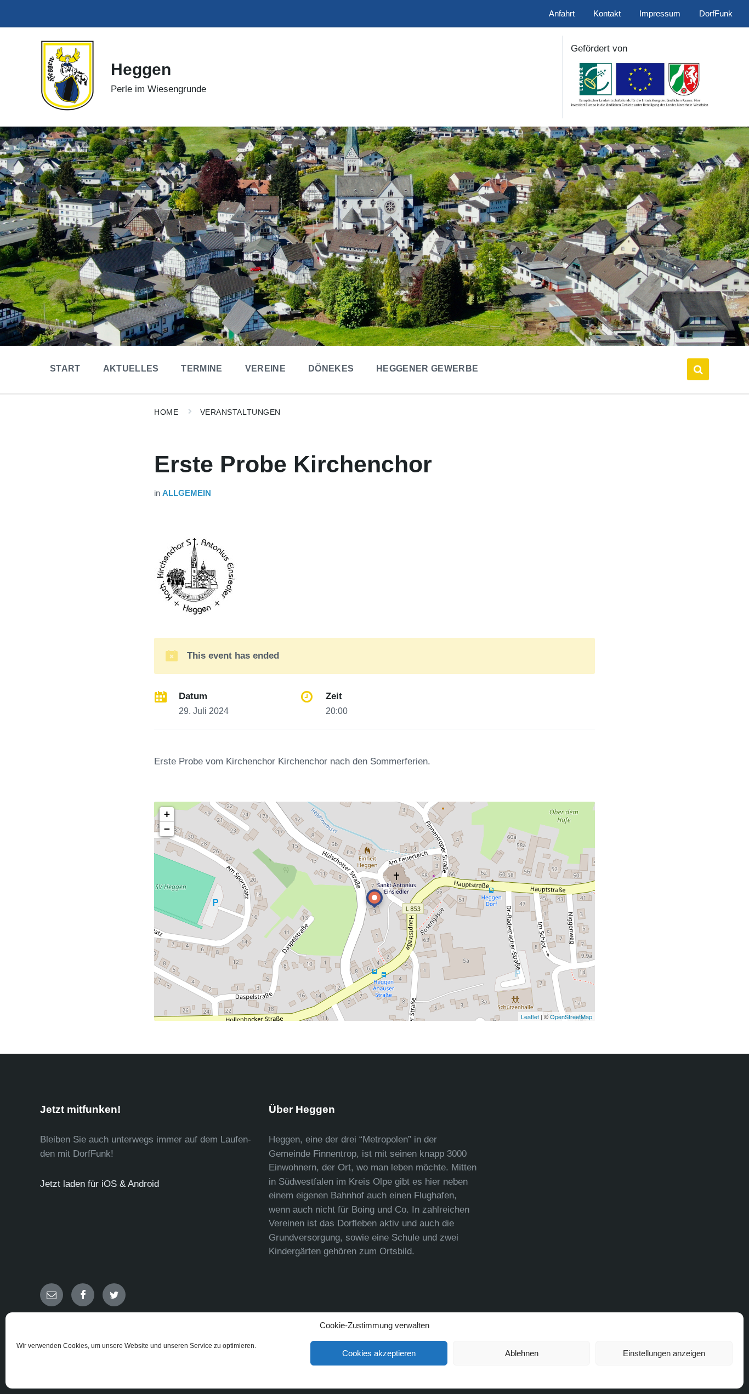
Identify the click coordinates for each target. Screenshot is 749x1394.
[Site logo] (67, 108)
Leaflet (530, 1016)
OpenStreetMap (571, 1016)
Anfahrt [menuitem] (562, 13)
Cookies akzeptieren (379, 1353)
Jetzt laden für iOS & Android (99, 1184)
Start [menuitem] (65, 368)
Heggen (141, 69)
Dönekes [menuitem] (331, 368)
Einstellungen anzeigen (664, 1353)
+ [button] (167, 814)
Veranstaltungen (240, 412)
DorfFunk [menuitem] (716, 13)
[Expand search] (698, 369)
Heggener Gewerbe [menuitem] (427, 368)
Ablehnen (521, 1353)
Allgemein (186, 493)
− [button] (167, 829)
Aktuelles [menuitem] (131, 368)
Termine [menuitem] (201, 368)
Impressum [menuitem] (659, 13)
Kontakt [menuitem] (607, 13)
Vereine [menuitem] (265, 368)
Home (166, 412)
